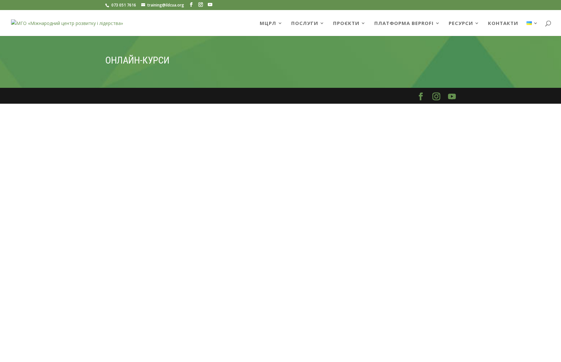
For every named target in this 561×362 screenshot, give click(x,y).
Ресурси (461, 23)
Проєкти (346, 23)
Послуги (304, 23)
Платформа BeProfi (404, 23)
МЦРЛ (268, 23)
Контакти (503, 23)
